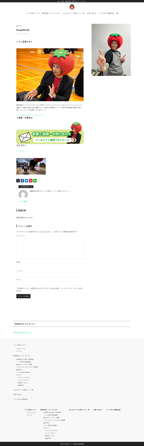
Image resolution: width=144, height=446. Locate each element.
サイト (18, 279)
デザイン (19, 375)
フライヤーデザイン (24, 377)
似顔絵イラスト (23, 383)
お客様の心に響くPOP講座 (25, 359)
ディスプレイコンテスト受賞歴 (28, 367)
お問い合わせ (17, 394)
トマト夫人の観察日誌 (20, 399)
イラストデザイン (23, 380)
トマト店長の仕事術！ (23, 372)
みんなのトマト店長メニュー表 (23, 390)
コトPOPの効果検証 (24, 362)
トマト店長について (19, 345)
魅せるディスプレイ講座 (24, 364)
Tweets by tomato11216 (22, 332)
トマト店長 (23, 201)
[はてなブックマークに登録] (26, 180)
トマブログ (20, 151)
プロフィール (20, 349)
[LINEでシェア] (35, 180)
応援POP (21, 385)
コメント (20, 235)
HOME (20, 26)
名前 (18, 262)
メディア (19, 351)
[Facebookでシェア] (22, 180)
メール (19, 271)
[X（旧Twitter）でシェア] (18, 180)
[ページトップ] (139, 441)
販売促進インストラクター (22, 356)
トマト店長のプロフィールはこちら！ (30, 115)
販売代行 (19, 370)
